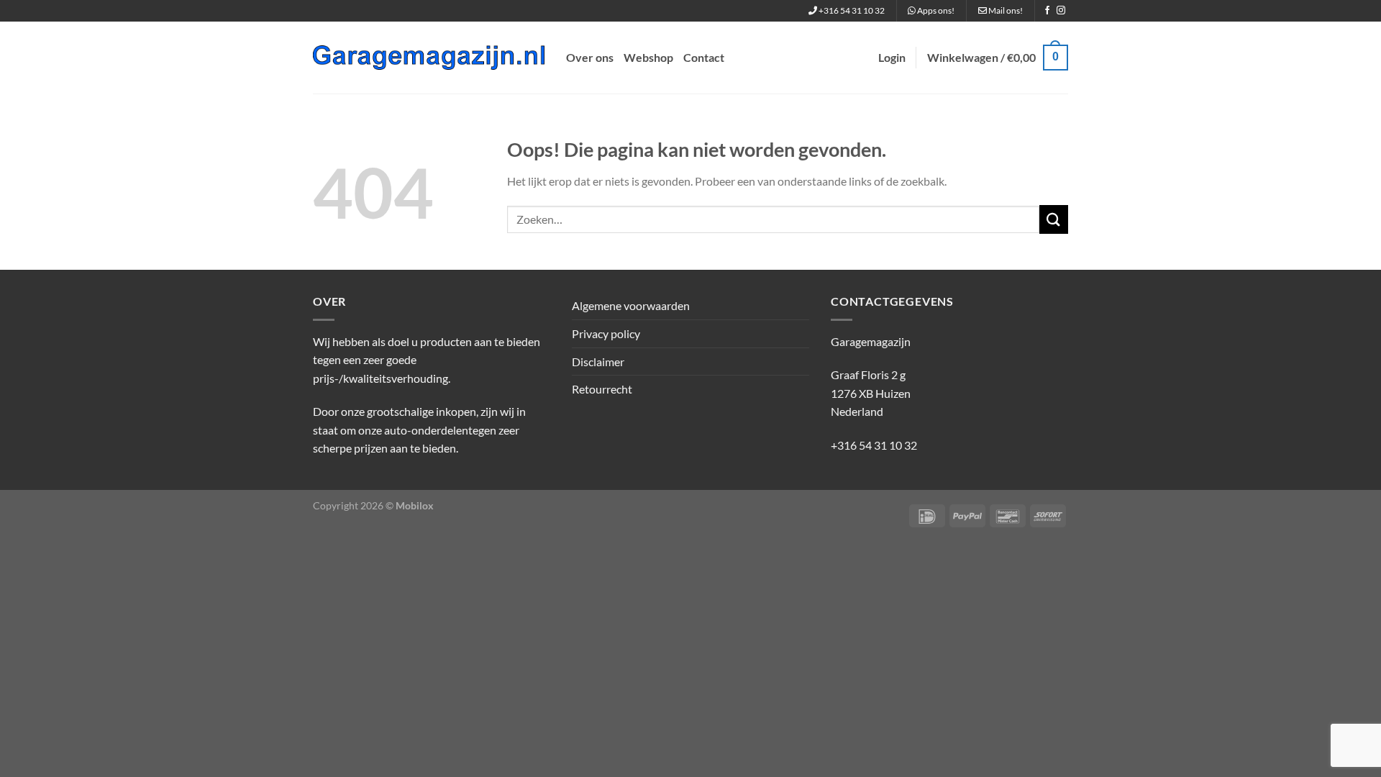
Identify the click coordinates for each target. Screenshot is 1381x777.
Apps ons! (935, 10)
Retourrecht (602, 389)
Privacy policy (606, 333)
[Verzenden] (1053, 219)
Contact (703, 57)
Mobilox (415, 505)
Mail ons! (1005, 10)
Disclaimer (598, 361)
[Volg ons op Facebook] (1047, 11)
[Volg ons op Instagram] (1061, 11)
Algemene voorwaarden (631, 305)
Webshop (648, 57)
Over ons (590, 57)
